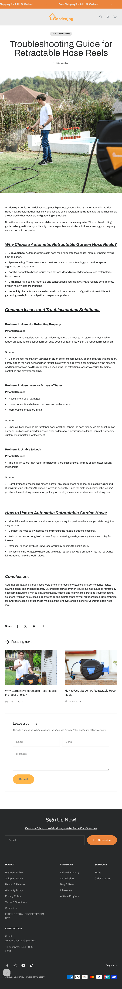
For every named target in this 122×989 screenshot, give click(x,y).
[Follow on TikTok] (31, 965)
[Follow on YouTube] (23, 965)
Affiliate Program (69, 896)
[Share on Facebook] (17, 626)
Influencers (66, 890)
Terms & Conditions (16, 902)
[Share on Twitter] (25, 626)
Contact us (11, 908)
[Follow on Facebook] (7, 965)
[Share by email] (42, 626)
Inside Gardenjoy (69, 872)
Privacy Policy (71, 730)
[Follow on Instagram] (15, 965)
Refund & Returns (15, 884)
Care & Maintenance (61, 34)
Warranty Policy (14, 890)
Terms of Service (91, 730)
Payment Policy (14, 872)
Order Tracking (103, 878)
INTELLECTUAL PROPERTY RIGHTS (24, 916)
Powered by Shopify (34, 977)
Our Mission (67, 878)
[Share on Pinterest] (34, 626)
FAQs (98, 872)
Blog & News (67, 884)
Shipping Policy (14, 878)
